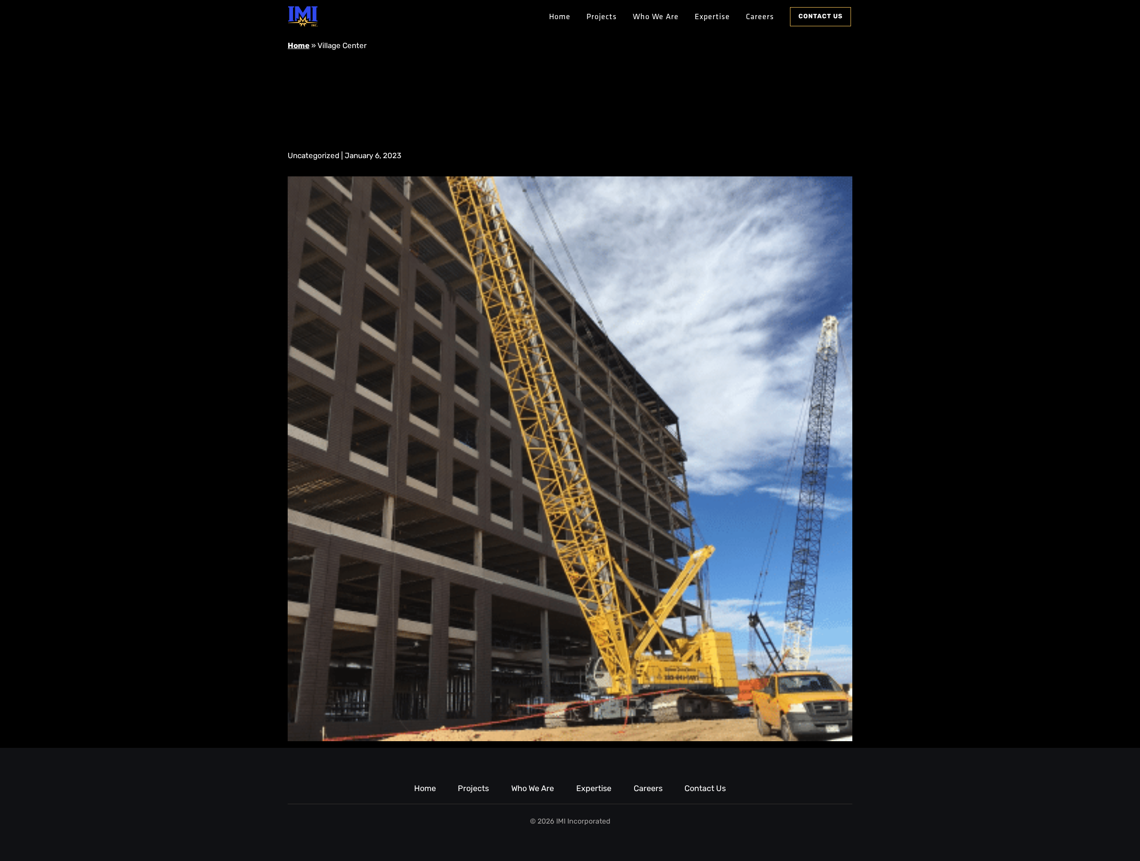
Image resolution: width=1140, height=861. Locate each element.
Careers (760, 16)
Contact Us (820, 16)
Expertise (712, 16)
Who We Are (656, 16)
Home (559, 16)
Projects (601, 16)
